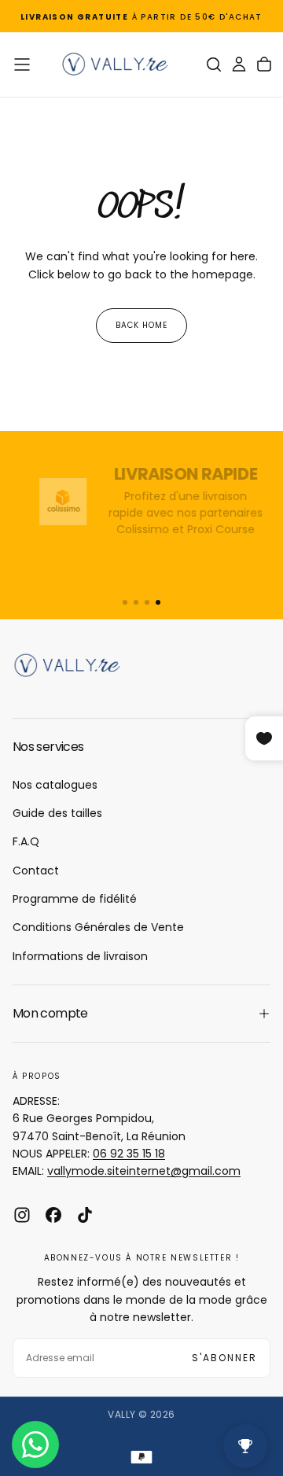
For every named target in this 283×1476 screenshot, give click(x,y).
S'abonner (224, 1357)
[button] (22, 64)
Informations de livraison (80, 956)
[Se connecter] (239, 64)
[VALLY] (75, 665)
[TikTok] (84, 1214)
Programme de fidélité (75, 899)
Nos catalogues (55, 785)
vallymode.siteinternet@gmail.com (144, 1171)
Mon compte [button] (50, 1013)
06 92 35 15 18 (129, 1153)
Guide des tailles (57, 813)
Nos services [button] (48, 747)
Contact (36, 870)
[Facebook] (53, 1214)
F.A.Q (26, 841)
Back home (141, 325)
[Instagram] (22, 1214)
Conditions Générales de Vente (98, 927)
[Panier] (264, 64)
